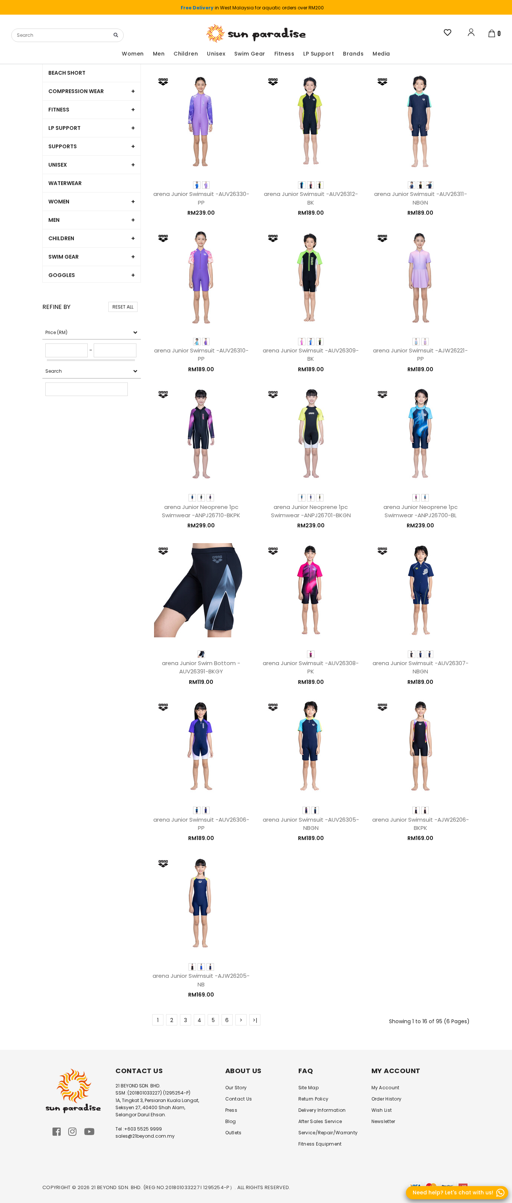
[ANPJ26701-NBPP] (310, 497)
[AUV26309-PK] (301, 341)
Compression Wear (76, 91)
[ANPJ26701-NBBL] (301, 497)
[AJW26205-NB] (210, 967)
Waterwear (65, 183)
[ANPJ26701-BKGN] (319, 497)
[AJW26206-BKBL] (416, 810)
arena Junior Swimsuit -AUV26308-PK (311, 667)
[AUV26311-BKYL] (420, 185)
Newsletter (383, 1121)
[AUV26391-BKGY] (201, 654)
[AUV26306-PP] (206, 810)
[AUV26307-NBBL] (420, 654)
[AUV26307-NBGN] (429, 654)
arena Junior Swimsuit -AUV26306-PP (201, 824)
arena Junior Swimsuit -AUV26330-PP (201, 198)
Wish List (381, 1110)
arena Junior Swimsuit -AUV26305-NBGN (311, 824)
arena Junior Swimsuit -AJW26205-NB (201, 980)
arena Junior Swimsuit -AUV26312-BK (311, 198)
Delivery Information (322, 1110)
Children (61, 238)
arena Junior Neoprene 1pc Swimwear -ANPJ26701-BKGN (311, 511)
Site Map (308, 1087)
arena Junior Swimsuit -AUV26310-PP (201, 354)
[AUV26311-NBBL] (411, 185)
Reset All (122, 307)
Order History (386, 1099)
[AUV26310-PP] (206, 341)
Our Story (236, 1087)
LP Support (64, 128)
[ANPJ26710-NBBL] (192, 497)
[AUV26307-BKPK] (411, 654)
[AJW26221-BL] (416, 341)
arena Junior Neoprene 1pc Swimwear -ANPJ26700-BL (420, 511)
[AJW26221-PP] (425, 341)
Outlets (233, 1132)
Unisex (57, 165)
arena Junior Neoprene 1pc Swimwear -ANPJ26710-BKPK (201, 511)
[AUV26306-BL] (197, 810)
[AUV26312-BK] (319, 185)
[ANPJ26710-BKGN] (201, 497)
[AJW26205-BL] (201, 967)
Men (54, 220)
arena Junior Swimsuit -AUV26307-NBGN (421, 667)
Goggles (61, 275)
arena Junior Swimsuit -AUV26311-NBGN (420, 198)
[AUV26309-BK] (319, 341)
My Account (385, 1087)
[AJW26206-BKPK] (425, 810)
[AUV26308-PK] (310, 654)
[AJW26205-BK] (192, 967)
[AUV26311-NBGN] (429, 185)
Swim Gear (63, 256)
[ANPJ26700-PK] (416, 497)
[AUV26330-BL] (197, 185)
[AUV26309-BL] (310, 341)
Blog (230, 1121)
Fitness (58, 109)
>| (255, 1020)
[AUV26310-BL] (197, 341)
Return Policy (313, 1099)
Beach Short (66, 73)
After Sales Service (320, 1121)
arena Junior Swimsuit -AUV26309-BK (311, 354)
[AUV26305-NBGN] (315, 810)
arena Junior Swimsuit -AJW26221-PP (420, 354)
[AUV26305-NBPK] (306, 810)
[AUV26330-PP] (206, 185)
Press (231, 1110)
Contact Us (238, 1099)
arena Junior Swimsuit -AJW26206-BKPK (420, 824)
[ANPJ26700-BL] (425, 497)
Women (58, 201)
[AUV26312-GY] (310, 185)
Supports (62, 146)
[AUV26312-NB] (301, 185)
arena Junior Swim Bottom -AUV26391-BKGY (201, 667)
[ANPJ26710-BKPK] (210, 497)
